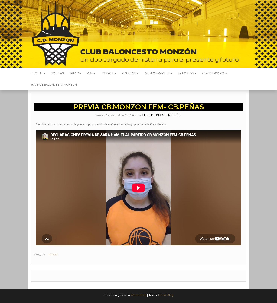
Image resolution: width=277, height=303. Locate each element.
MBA (90, 73)
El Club (37, 73)
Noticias (57, 73)
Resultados (130, 73)
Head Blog (166, 295)
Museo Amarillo (157, 73)
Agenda (75, 73)
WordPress (138, 295)
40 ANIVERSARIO (213, 73)
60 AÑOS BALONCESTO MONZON (54, 84)
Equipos (107, 73)
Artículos (186, 73)
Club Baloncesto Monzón (161, 115)
